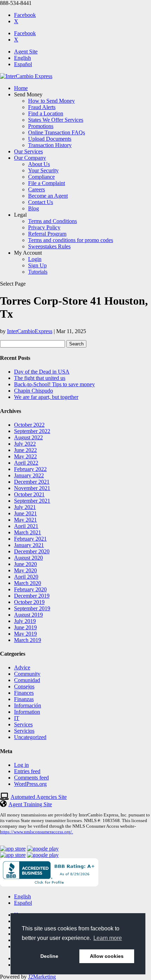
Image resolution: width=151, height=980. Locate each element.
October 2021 (29, 494)
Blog (33, 208)
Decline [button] (49, 956)
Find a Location (45, 113)
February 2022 (30, 469)
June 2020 (25, 564)
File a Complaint (46, 183)
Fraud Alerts (41, 107)
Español (23, 64)
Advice (22, 667)
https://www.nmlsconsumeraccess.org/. (36, 831)
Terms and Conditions (52, 221)
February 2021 (30, 539)
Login (34, 259)
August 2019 (28, 615)
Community (27, 674)
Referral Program (47, 234)
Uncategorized (30, 737)
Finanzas (24, 699)
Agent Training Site (30, 804)
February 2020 (30, 589)
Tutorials (37, 272)
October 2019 (29, 602)
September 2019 (32, 608)
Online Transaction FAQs (56, 132)
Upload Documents (49, 139)
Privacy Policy (44, 227)
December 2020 (32, 551)
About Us (39, 164)
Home (21, 88)
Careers (36, 189)
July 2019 (25, 621)
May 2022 (25, 456)
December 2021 (32, 482)
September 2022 (32, 431)
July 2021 (25, 507)
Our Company (30, 158)
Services (23, 724)
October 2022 (29, 425)
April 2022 (26, 463)
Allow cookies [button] (107, 956)
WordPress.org (30, 784)
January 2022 (29, 475)
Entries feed (27, 771)
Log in (21, 765)
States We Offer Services (55, 120)
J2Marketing (42, 977)
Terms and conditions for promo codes (70, 240)
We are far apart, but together (46, 397)
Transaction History (50, 145)
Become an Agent (48, 196)
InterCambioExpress (29, 331)
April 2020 (26, 577)
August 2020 (28, 558)
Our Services (28, 151)
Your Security (43, 170)
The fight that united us (39, 378)
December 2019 (32, 596)
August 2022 (28, 437)
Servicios (24, 731)
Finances (24, 693)
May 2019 (25, 634)
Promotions (40, 126)
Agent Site (26, 52)
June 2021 (25, 513)
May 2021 (25, 520)
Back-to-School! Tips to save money (54, 384)
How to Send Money (51, 101)
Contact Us (40, 202)
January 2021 (29, 545)
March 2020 (27, 583)
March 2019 (27, 640)
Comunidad (27, 680)
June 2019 (25, 627)
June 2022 (25, 450)
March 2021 (27, 532)
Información (27, 705)
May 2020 (25, 570)
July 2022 (25, 444)
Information (27, 712)
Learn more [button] (107, 938)
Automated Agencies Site (39, 797)
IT (16, 718)
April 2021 (26, 526)
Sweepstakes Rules (49, 246)
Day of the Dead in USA (42, 372)
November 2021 (32, 488)
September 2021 (32, 501)
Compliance (41, 177)
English (22, 58)
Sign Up (37, 265)
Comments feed (31, 778)
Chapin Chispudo (33, 391)
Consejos (24, 686)
